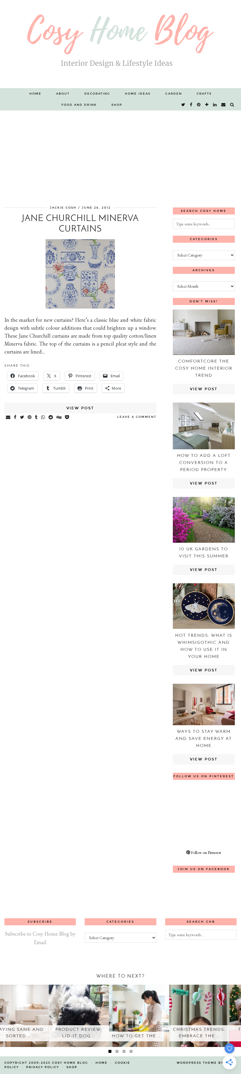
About (63, 93)
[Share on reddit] (51, 417)
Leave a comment (136, 417)
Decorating (97, 93)
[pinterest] (199, 104)
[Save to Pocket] (67, 417)
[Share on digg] (59, 417)
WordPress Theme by (207, 1063)
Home (35, 93)
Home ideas (137, 93)
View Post (80, 408)
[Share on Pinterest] (30, 417)
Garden (173, 93)
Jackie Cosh (63, 208)
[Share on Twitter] (22, 417)
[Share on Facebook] (15, 417)
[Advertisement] (120, 154)
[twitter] (183, 104)
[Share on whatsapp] (43, 417)
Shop (116, 105)
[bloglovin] (207, 104)
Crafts (204, 93)
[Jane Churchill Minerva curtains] (80, 306)
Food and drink (79, 105)
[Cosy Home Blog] (120, 44)
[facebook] (191, 104)
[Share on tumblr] (37, 417)
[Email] (223, 104)
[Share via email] (8, 417)
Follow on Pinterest (205, 852)
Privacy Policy (42, 1067)
